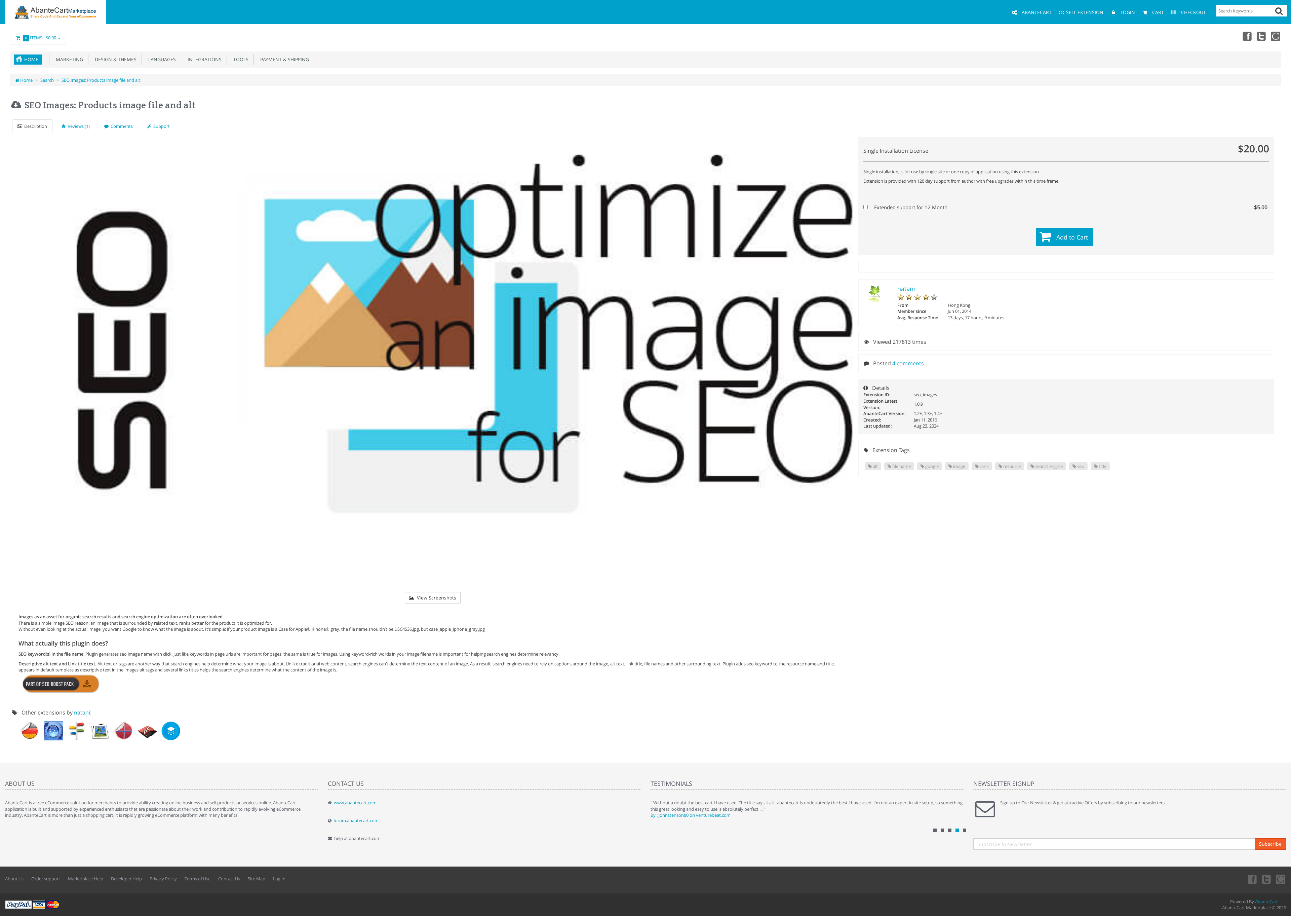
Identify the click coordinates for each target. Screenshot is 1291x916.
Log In (279, 879)
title (1102, 466)
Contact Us (229, 879)
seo (1080, 466)
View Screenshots (435, 597)
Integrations (203, 59)
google (931, 466)
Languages (161, 59)
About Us (14, 879)
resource (1011, 466)
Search (47, 80)
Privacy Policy (163, 879)
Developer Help (126, 879)
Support (160, 126)
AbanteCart (1266, 902)
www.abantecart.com (355, 803)
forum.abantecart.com (356, 820)
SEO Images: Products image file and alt (101, 80)
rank (984, 466)
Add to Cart (1072, 237)
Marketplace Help (85, 879)
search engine (1048, 466)
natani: (82, 712)
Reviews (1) (78, 126)
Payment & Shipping (283, 59)
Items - (40, 38)
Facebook (1247, 36)
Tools (239, 59)
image (958, 466)
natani (906, 289)
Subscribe (1270, 844)
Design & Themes (114, 59)
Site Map (256, 879)
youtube (1276, 36)
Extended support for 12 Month (1070, 207)
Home (31, 59)
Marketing (68, 59)
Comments (121, 126)
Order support (45, 879)
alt (875, 466)
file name (901, 466)
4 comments (908, 363)
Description (34, 126)
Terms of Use (197, 879)
